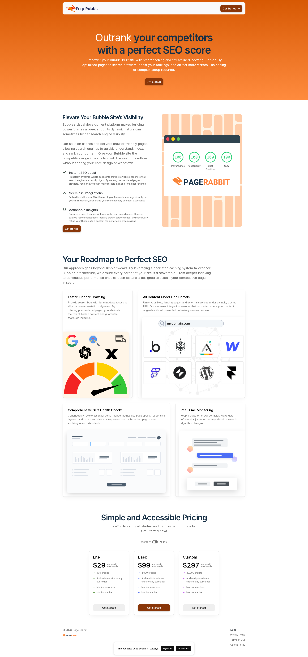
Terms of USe (237, 639)
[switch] (155, 541)
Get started (71, 228)
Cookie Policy (237, 644)
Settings (154, 648)
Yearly (163, 541)
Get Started (109, 607)
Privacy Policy (237, 634)
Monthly (146, 541)
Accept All (183, 648)
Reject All (167, 648)
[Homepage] (82, 8)
